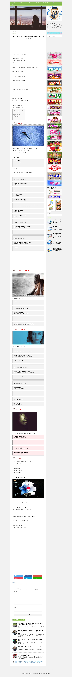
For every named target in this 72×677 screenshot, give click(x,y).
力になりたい (16, 115)
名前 (15, 603)
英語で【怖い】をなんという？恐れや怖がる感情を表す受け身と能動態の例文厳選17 (29, 661)
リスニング (37, 2)
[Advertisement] (28, 46)
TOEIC (53, 2)
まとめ (15, 117)
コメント (15, 591)
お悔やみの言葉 (16, 111)
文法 (29, 2)
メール (15, 607)
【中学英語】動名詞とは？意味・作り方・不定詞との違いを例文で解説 (57, 228)
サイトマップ (14, 4)
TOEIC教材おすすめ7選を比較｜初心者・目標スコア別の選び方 (57, 221)
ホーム (14, 2)
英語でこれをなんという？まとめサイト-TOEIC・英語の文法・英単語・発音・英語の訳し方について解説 (36, 673)
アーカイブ (49, 213)
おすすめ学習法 (45, 2)
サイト (15, 610)
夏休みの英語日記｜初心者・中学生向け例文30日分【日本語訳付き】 (57, 249)
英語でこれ (21, 2)
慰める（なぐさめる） (17, 114)
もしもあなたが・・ (17, 116)
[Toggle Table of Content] (23, 110)
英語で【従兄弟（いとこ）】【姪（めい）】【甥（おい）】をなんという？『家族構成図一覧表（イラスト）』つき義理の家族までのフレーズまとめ (30, 632)
